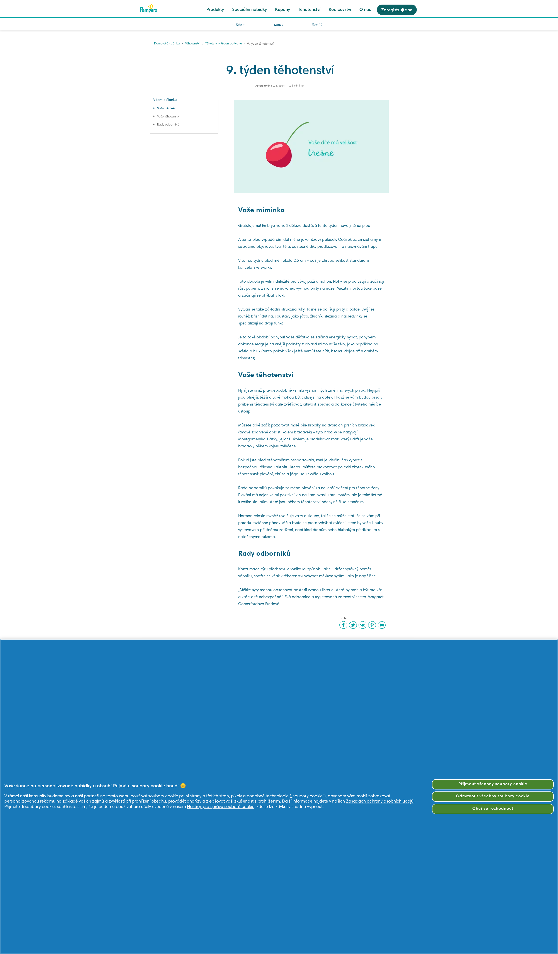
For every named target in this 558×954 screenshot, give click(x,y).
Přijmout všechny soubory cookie (492, 784)
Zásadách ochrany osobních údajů (379, 801)
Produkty (215, 10)
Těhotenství (309, 10)
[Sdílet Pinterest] (372, 625)
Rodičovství (340, 10)
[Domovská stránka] (149, 8)
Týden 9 (278, 25)
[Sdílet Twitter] (353, 625)
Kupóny (282, 10)
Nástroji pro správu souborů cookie (220, 807)
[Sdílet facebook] (343, 625)
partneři (91, 796)
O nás (365, 10)
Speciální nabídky (249, 10)
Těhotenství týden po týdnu (223, 43)
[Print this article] (381, 625)
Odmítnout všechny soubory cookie (493, 796)
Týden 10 (317, 25)
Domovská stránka (167, 43)
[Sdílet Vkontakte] (362, 625)
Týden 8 (240, 25)
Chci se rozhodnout (492, 809)
